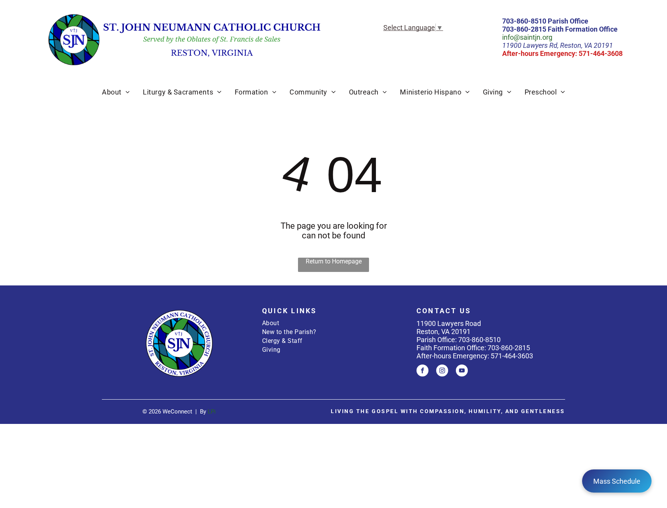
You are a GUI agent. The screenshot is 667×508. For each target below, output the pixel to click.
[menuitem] (115, 92)
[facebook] (422, 371)
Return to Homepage (334, 261)
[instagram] (442, 371)
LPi (212, 411)
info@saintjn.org (527, 37)
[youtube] (462, 371)
